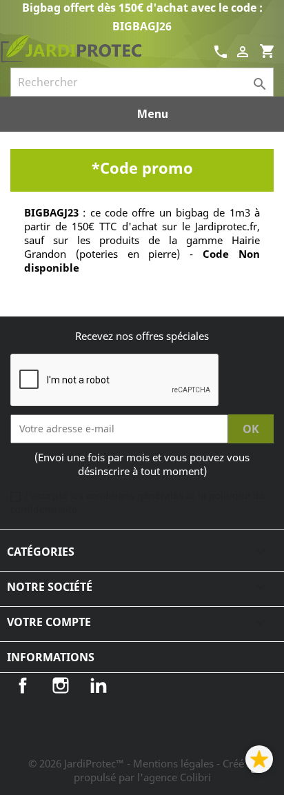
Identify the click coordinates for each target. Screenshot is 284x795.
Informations (50, 657)
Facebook (23, 685)
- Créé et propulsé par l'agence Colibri (165, 770)
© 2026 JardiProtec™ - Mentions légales (122, 763)
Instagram (61, 685)
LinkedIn (99, 685)
